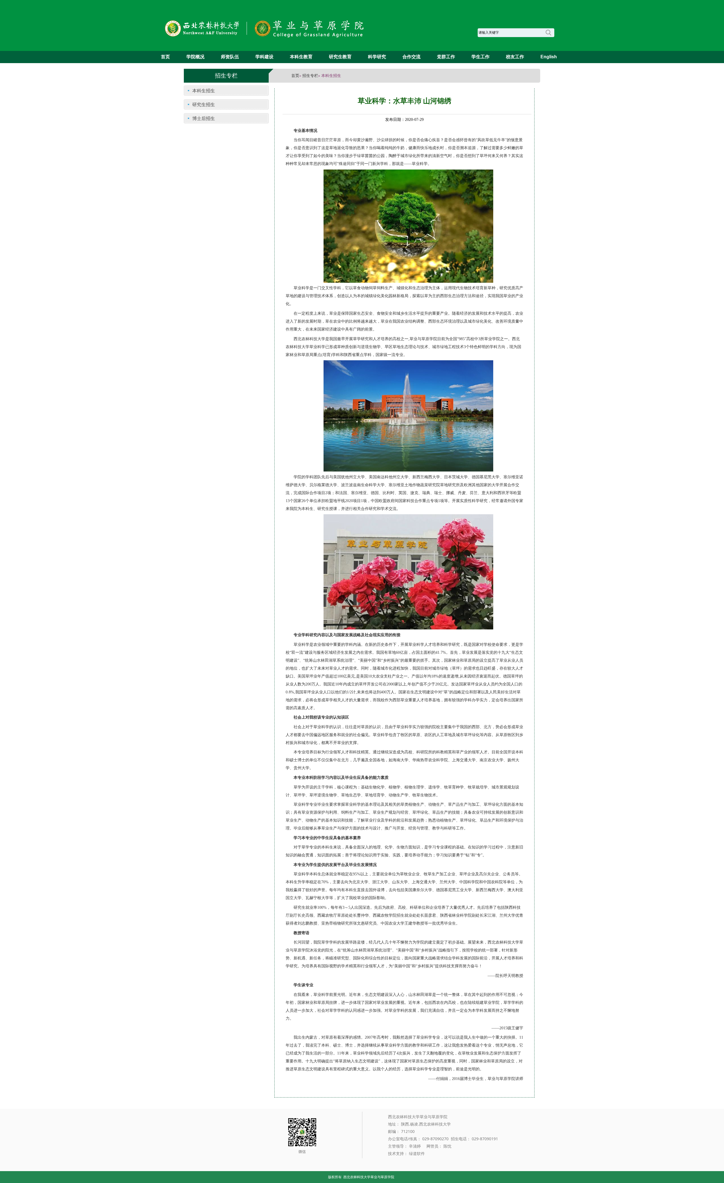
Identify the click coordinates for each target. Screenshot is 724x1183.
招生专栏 (310, 76)
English (548, 56)
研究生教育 (340, 56)
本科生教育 (301, 56)
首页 (165, 56)
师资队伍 (230, 56)
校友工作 (515, 56)
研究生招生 (203, 104)
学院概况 (195, 56)
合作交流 (411, 56)
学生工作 (480, 56)
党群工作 (446, 56)
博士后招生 (203, 118)
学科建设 (264, 56)
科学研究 (377, 56)
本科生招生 (203, 90)
